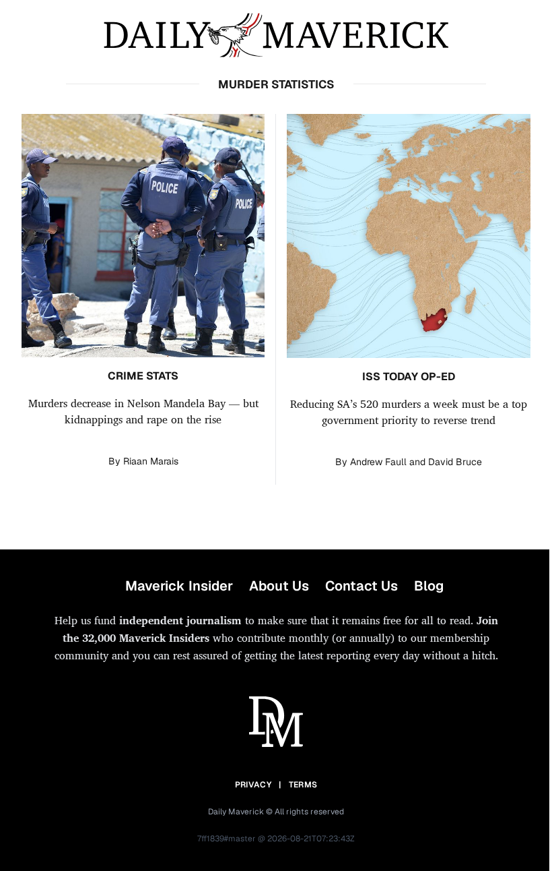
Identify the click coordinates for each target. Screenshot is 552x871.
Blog (429, 586)
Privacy (253, 784)
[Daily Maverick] (276, 35)
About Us (279, 586)
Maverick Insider (179, 586)
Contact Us (361, 586)
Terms (303, 784)
